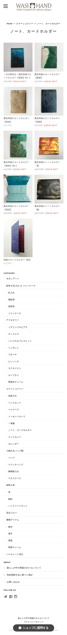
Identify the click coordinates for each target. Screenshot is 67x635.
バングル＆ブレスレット (20, 341)
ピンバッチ (13, 361)
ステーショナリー (24, 23)
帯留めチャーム (15, 382)
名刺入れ (12, 396)
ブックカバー (14, 437)
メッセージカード (16, 416)
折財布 (11, 306)
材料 (10, 499)
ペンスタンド (14, 403)
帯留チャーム (14, 547)
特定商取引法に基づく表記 (20, 575)
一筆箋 (11, 423)
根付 (10, 527)
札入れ (11, 292)
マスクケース (14, 478)
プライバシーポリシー (33, 622)
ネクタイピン (14, 368)
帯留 (10, 540)
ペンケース (13, 409)
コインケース (14, 313)
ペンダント (13, 348)
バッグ (11, 457)
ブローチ (12, 354)
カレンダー (13, 444)
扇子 (10, 533)
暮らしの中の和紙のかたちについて (24, 568)
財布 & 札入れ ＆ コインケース (21, 286)
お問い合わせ (13, 582)
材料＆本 (10, 485)
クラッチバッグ (15, 464)
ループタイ (13, 375)
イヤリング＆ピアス (18, 327)
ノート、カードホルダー (20, 430)
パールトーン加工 (14, 554)
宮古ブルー (11, 513)
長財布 (11, 299)
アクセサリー (12, 320)
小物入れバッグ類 (14, 451)
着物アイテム (12, 520)
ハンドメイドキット (18, 506)
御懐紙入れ (13, 471)
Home (10, 23)
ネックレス (13, 334)
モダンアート (12, 278)
